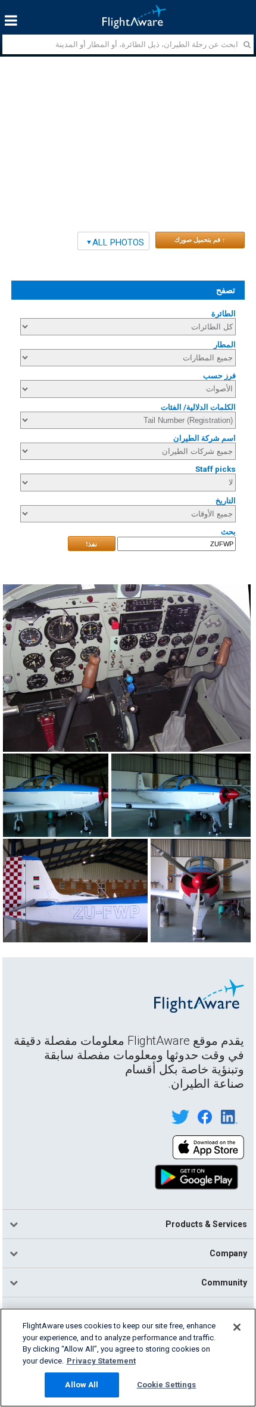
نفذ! (91, 543)
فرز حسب (219, 375)
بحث (228, 531)
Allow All (81, 1384)
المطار (224, 344)
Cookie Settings (166, 1384)
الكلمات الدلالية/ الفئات (198, 407)
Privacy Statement (101, 1360)
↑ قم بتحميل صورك (200, 239)
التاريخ (225, 500)
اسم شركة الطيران (204, 438)
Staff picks (215, 469)
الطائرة (223, 313)
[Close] (237, 1327)
